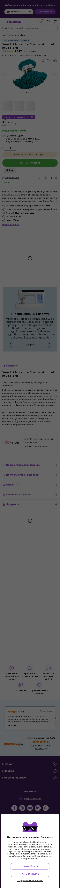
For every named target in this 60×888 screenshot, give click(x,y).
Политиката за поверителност (36, 857)
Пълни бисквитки (30, 874)
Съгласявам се (30, 866)
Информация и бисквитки (30, 880)
